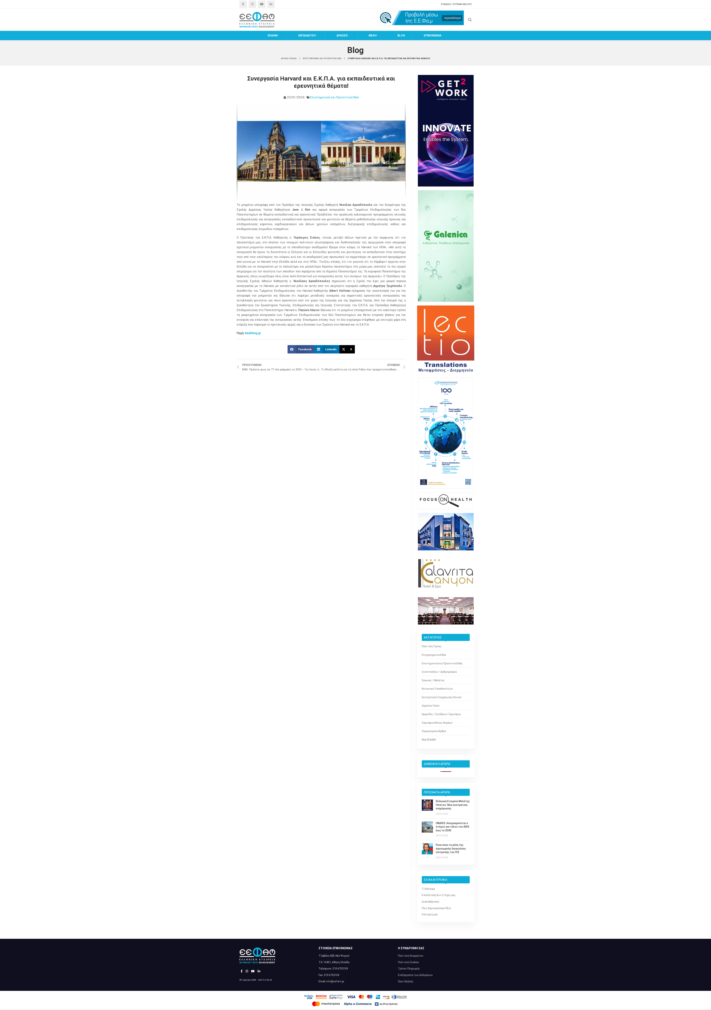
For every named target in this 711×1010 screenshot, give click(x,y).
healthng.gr (253, 333)
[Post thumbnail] (427, 808)
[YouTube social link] (261, 4)
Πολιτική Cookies (408, 962)
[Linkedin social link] (271, 4)
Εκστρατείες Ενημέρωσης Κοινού (442, 697)
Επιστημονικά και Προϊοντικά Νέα (334, 97)
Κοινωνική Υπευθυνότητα (437, 688)
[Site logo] (257, 19)
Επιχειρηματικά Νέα (434, 654)
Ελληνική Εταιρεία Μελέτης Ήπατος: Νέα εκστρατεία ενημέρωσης (453, 805)
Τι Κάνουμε (428, 888)
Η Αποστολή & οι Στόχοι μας (439, 895)
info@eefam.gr (335, 981)
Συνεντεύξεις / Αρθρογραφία (439, 671)
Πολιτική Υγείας (431, 646)
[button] (301, 349)
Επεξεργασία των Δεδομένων (415, 975)
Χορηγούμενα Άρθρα (434, 731)
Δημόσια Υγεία (430, 705)
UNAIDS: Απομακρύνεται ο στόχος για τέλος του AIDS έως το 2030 (452, 827)
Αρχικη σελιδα (289, 58)
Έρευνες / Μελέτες (433, 680)
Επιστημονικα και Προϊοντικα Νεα (322, 58)
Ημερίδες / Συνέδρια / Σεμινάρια (441, 714)
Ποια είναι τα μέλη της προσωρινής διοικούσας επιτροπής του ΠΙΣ (451, 848)
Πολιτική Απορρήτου (410, 955)
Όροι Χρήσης (405, 981)
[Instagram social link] (252, 4)
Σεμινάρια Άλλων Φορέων (437, 722)
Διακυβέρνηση (430, 901)
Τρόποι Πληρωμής (409, 968)
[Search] (470, 19)
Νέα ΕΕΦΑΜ (429, 739)
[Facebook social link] (243, 4)
